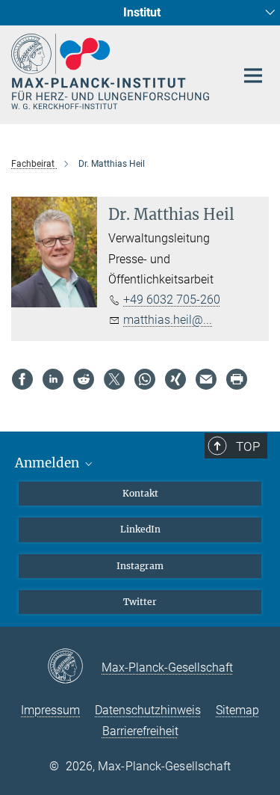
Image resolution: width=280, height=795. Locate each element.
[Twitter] (114, 379)
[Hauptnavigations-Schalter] (253, 75)
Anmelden (48, 462)
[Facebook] (22, 379)
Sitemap (237, 710)
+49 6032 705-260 (171, 299)
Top (248, 446)
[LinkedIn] (53, 379)
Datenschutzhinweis (148, 710)
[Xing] (175, 379)
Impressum (50, 710)
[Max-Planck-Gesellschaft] (74, 667)
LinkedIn (140, 529)
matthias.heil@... (167, 320)
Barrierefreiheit (140, 731)
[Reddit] (83, 379)
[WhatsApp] (145, 379)
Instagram (140, 565)
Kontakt (140, 493)
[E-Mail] (206, 379)
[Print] (236, 379)
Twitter (140, 601)
